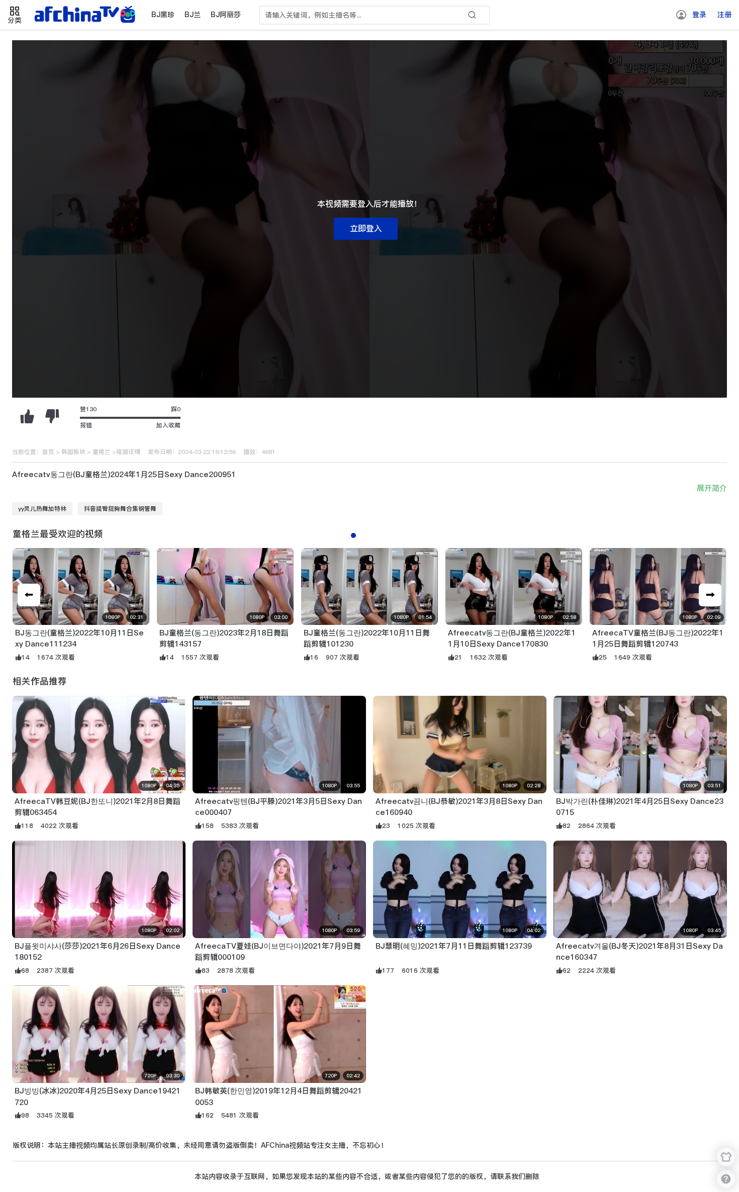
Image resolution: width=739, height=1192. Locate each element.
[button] (710, 595)
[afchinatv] (86, 15)
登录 (699, 15)
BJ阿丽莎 (226, 15)
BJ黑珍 (162, 15)
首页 (48, 451)
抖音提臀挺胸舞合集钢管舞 (120, 508)
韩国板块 (73, 451)
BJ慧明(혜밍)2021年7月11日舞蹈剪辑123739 (454, 946)
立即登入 (366, 228)
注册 (724, 15)
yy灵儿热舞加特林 (42, 508)
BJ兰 (192, 15)
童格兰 (102, 451)
